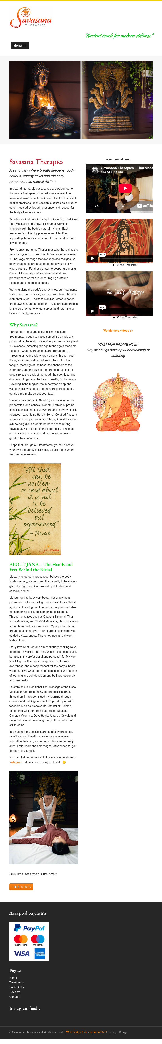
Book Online (17, 987)
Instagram (15, 762)
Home (13, 978)
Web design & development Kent (86, 1032)
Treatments (16, 982)
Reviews (14, 992)
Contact (14, 997)
